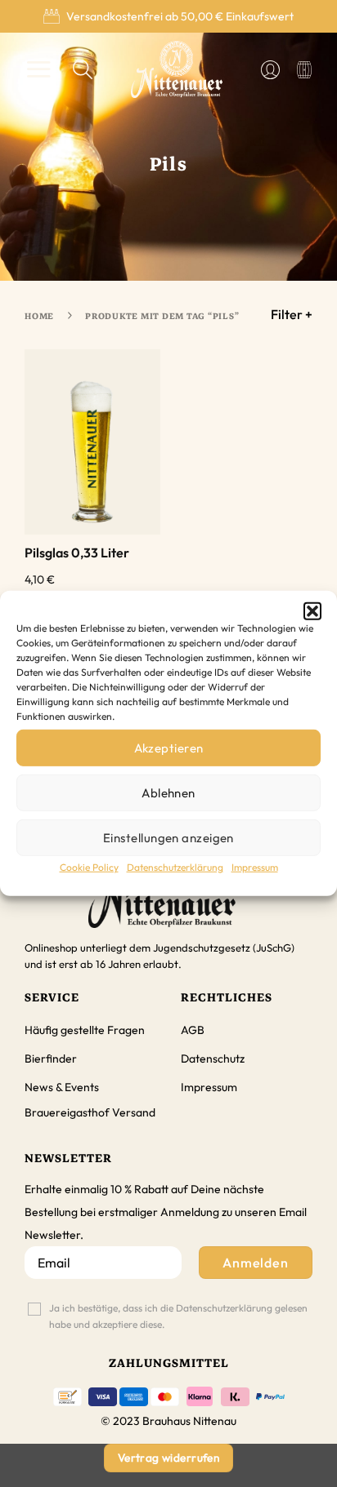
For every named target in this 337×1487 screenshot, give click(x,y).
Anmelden (256, 1262)
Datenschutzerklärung (175, 867)
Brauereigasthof (67, 1112)
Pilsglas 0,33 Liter (77, 552)
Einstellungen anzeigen (168, 837)
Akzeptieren (169, 747)
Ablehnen (168, 792)
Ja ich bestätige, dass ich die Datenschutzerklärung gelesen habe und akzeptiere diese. (178, 1316)
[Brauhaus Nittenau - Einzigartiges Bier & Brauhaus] (177, 69)
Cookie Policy (89, 867)
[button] (312, 611)
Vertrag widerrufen (168, 1457)
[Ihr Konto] (270, 69)
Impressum (254, 867)
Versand (133, 1112)
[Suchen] (83, 70)
